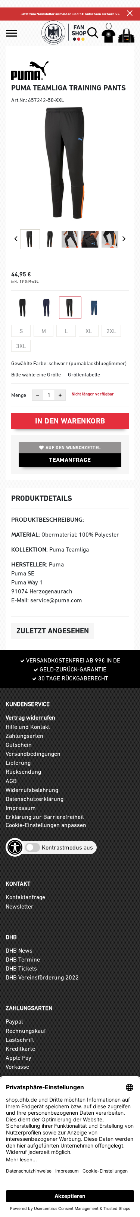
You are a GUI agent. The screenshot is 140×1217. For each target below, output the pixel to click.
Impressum (21, 807)
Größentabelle (84, 375)
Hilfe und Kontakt (28, 726)
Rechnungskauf (26, 1030)
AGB (11, 780)
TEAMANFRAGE (70, 459)
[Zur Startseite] (63, 32)
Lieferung (18, 762)
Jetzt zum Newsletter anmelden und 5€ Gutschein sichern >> (70, 14)
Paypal (14, 1021)
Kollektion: (29, 549)
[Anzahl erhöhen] (60, 395)
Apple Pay (18, 1057)
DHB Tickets (21, 968)
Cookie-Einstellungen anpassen (46, 825)
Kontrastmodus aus (67, 847)
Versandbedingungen (33, 753)
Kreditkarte (20, 1048)
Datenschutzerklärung (34, 798)
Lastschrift (20, 1039)
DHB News (19, 950)
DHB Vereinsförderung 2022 (42, 977)
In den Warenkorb (70, 420)
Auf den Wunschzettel (73, 447)
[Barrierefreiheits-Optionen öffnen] (15, 847)
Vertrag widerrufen (30, 717)
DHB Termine (23, 959)
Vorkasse (17, 1066)
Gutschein (19, 744)
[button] (11, 33)
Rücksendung (23, 771)
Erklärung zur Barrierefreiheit (45, 816)
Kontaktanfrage (25, 897)
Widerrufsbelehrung (32, 789)
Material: (25, 534)
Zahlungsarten (24, 735)
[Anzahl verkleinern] (37, 395)
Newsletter (20, 906)
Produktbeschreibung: (47, 519)
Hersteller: (29, 564)
